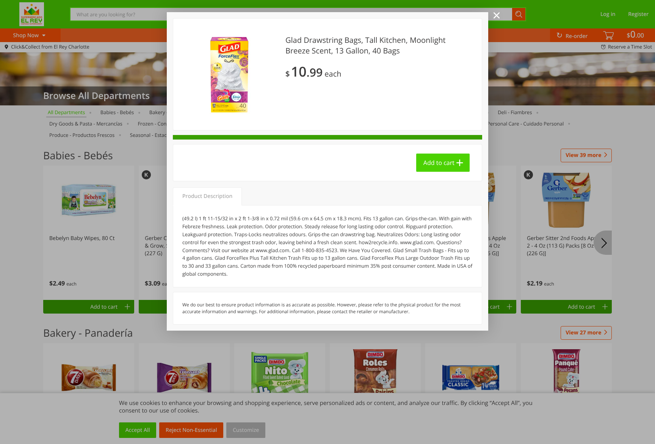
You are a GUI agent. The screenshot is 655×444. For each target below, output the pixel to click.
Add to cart (438, 162)
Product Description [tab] (207, 196)
